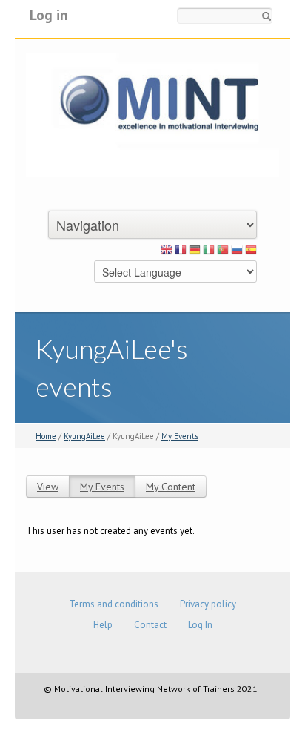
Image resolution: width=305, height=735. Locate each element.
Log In (200, 625)
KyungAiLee (84, 436)
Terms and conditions (113, 604)
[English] (166, 252)
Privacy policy (208, 604)
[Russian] (237, 252)
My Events (179, 436)
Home (46, 436)
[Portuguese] (223, 252)
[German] (195, 252)
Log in (49, 14)
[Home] (152, 114)
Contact (150, 625)
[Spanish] (251, 252)
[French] (181, 252)
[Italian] (209, 252)
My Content (170, 486)
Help (103, 625)
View (47, 486)
